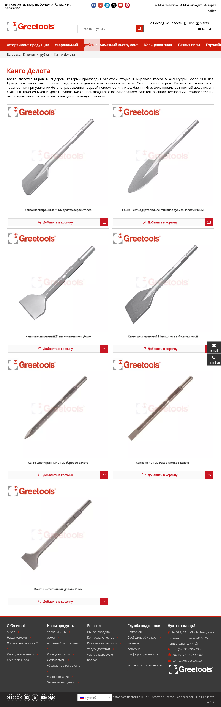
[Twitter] (114, 5)
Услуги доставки (98, 649)
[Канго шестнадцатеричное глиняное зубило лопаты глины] (163, 155)
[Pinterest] (127, 5)
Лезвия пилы (56, 660)
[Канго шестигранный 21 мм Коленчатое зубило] (58, 282)
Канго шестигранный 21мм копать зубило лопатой (163, 336)
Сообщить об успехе (142, 637)
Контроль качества (100, 637)
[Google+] (100, 5)
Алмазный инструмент (62, 643)
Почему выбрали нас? (22, 643)
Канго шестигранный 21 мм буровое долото (58, 463)
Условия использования (145, 665)
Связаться (135, 632)
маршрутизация (58, 677)
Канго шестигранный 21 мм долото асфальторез (58, 210)
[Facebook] (93, 5)
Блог (189, 23)
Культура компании (20, 654)
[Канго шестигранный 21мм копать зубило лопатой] (163, 282)
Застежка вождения (60, 682)
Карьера (133, 643)
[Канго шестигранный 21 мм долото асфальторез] (58, 155)
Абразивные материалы (64, 665)
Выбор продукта (98, 632)
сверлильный (56, 632)
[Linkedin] (107, 5)
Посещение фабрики (102, 643)
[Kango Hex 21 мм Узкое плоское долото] (163, 408)
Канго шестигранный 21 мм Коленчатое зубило (58, 336)
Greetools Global (18, 660)
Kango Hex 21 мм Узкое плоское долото (163, 463)
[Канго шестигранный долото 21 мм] (58, 534)
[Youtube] (120, 5)
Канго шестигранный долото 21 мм (58, 589)
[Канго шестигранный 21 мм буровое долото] (58, 408)
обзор (11, 632)
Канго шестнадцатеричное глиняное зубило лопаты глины (163, 210)
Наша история (17, 637)
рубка (51, 637)
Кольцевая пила (58, 654)
